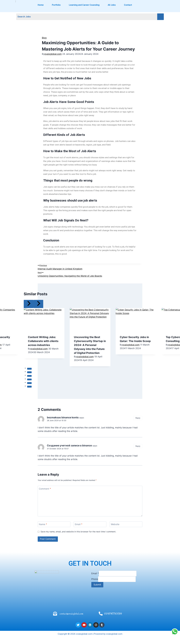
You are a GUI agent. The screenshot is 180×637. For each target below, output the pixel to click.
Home (41, 5)
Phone (94, 579)
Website (115, 524)
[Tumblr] (101, 625)
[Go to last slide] (28, 304)
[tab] (29, 369)
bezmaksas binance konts (63, 417)
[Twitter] (78, 625)
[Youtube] (84, 625)
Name (43, 524)
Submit (97, 584)
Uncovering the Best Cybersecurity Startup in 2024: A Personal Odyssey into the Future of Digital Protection (90, 345)
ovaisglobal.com (53, 54)
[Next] (38, 304)
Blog (44, 37)
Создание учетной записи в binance (69, 445)
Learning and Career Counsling (84, 5)
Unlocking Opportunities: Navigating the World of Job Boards (70, 274)
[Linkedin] (90, 625)
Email (78, 524)
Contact (128, 5)
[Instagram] (96, 625)
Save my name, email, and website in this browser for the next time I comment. (78, 531)
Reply (137, 418)
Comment (45, 488)
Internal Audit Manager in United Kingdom (60, 267)
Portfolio (56, 5)
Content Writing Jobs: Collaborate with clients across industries (43, 341)
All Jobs (112, 5)
